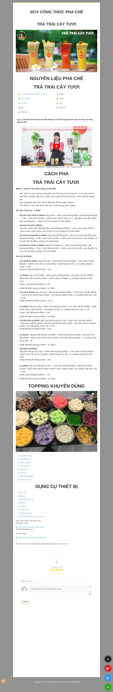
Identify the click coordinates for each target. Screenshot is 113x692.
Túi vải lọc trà (24, 509)
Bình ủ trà (23, 492)
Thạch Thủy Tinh (25, 479)
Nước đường (25, 98)
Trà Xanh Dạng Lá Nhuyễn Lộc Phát (33, 94)
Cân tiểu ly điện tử (26, 513)
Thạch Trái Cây (25, 462)
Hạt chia (24, 103)
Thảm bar (23, 503)
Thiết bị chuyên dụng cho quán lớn (32, 516)
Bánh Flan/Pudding (26, 476)
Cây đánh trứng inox (27, 499)
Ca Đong (23, 506)
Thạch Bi (23, 473)
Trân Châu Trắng (26, 456)
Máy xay (22, 496)
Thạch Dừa (23, 469)
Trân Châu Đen (25, 459)
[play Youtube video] (56, 146)
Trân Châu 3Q (25, 466)
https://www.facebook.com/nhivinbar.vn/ (32, 537)
